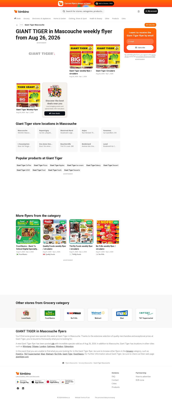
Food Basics (78, 354)
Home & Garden (59, 18)
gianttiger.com (22, 356)
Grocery (26, 18)
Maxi (43, 354)
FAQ (113, 376)
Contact (115, 380)
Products (115, 18)
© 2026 (63, 398)
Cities (124, 18)
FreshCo (19, 354)
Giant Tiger (68, 354)
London (42, 346)
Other (107, 18)
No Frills (58, 354)
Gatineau (51, 346)
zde (52, 343)
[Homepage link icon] (63, 363)
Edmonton (68, 346)
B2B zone (140, 380)
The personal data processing (105, 398)
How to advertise (143, 376)
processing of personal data (145, 57)
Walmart (49, 354)
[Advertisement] (68, 191)
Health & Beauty (96, 18)
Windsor (59, 346)
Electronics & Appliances (41, 18)
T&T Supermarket (32, 354)
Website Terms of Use (82, 398)
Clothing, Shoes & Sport (78, 18)
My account (152, 11)
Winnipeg (27, 346)
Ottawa (35, 346)
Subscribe (151, 25)
